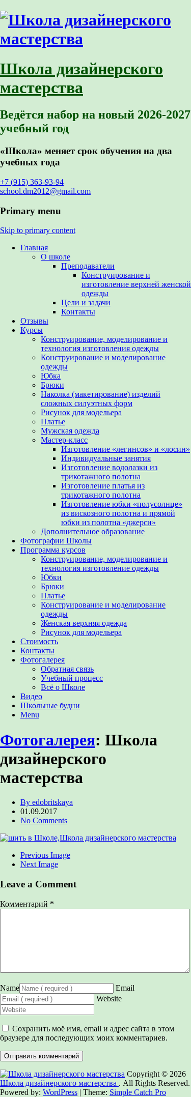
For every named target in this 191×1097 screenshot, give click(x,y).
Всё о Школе (63, 687)
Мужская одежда (70, 430)
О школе (55, 256)
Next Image (39, 864)
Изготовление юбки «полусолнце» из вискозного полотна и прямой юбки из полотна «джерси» (121, 513)
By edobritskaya (46, 802)
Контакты (78, 311)
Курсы (31, 330)
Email (125, 988)
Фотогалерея (42, 659)
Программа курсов (53, 549)
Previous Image (45, 855)
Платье (53, 421)
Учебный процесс (72, 678)
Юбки (51, 577)
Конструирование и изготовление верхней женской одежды (136, 284)
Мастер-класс (64, 440)
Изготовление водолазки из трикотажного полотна (109, 472)
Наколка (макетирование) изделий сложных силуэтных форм (100, 399)
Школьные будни (50, 705)
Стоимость (39, 641)
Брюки (52, 385)
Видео (31, 696)
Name (9, 988)
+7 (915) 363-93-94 (32, 182)
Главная (34, 247)
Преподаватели (88, 266)
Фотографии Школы (56, 540)
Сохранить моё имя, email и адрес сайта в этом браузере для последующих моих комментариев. (87, 1033)
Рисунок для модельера (81, 412)
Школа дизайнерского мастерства (81, 78)
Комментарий (27, 904)
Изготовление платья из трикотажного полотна (103, 490)
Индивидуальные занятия (106, 458)
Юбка (51, 375)
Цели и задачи (86, 302)
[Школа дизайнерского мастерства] (95, 39)
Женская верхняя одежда (84, 623)
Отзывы (34, 320)
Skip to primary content (37, 230)
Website (109, 998)
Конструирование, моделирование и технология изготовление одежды (104, 563)
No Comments (43, 820)
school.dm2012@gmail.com (45, 191)
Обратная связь (67, 669)
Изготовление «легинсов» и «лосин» (125, 449)
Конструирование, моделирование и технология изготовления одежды (104, 344)
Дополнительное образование (93, 531)
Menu (29, 714)
